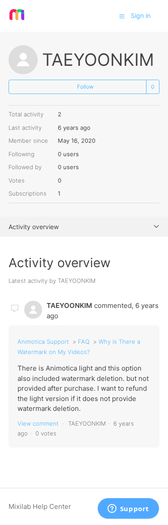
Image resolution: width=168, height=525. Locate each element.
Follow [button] (85, 86)
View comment (38, 423)
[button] (122, 16)
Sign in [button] (141, 15)
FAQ (84, 341)
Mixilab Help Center (40, 506)
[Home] (17, 20)
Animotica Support (43, 341)
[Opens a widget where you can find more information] (128, 509)
